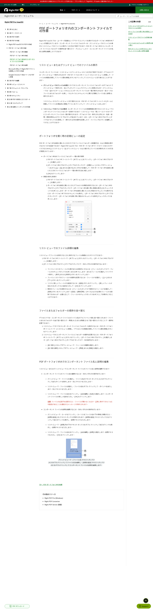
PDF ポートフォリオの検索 (19, 65)
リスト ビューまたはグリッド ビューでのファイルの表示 (140, 27)
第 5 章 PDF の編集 (13, 81)
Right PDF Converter (52, 501)
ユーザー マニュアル (52, 24)
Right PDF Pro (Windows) (54, 498)
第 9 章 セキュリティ (13, 96)
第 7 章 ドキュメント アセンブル (17, 88)
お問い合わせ (144, 10)
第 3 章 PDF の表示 (13, 37)
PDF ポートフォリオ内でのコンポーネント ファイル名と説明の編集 (140, 50)
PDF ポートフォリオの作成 (17, 48)
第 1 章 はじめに (12, 29)
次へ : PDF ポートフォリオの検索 (50, 484)
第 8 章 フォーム (12, 92)
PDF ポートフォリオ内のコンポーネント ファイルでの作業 (22, 60)
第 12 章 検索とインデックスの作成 (18, 107)
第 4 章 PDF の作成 (13, 41)
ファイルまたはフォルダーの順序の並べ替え (140, 44)
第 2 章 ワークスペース (14, 33)
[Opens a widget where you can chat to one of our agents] (144, 606)
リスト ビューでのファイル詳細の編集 (140, 38)
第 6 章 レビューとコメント (16, 84)
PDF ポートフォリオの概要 (19, 52)
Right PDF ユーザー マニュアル (19, 15)
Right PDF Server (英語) (53, 504)
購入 (23, 5)
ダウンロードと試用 (10, 5)
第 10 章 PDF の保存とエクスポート (18, 99)
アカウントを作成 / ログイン (140, 5)
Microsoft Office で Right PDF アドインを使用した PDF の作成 (22, 70)
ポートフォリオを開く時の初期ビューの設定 (140, 33)
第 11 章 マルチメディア (15, 103)
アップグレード (35, 5)
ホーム (41, 24)
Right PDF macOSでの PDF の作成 (20, 44)
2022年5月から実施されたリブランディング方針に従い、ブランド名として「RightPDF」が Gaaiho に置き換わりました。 (77, 1)
